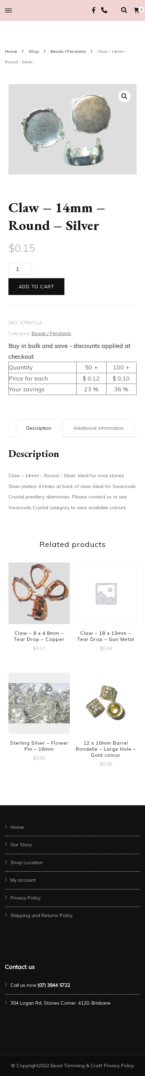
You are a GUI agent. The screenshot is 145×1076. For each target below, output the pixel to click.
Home (17, 827)
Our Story (21, 845)
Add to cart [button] (39, 595)
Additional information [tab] (99, 428)
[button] (124, 96)
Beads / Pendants (51, 333)
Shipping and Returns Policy (41, 915)
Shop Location (26, 862)
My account (23, 880)
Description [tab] (38, 428)
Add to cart (36, 287)
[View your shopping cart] (137, 10)
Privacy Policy (25, 898)
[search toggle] (124, 10)
